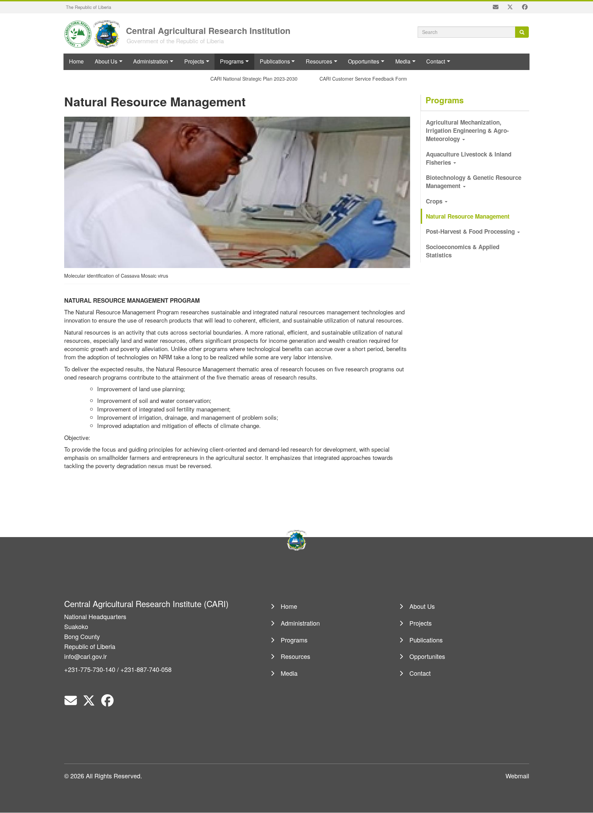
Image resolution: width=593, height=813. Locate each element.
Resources (319, 61)
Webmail (517, 775)
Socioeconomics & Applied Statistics (462, 251)
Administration (150, 61)
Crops (435, 201)
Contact (435, 61)
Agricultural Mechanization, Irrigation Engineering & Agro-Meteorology (467, 130)
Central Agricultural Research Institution (208, 30)
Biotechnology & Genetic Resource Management (473, 181)
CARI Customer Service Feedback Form (355, 78)
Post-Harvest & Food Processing (471, 231)
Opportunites (363, 61)
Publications (275, 61)
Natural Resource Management (468, 216)
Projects (194, 61)
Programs (232, 61)
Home (76, 61)
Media (402, 61)
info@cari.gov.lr (85, 656)
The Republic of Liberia (88, 7)
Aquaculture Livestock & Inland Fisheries (468, 158)
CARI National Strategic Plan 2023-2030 (246, 78)
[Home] (94, 33)
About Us (106, 61)
